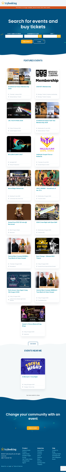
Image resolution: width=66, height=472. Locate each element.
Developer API (56, 455)
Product (24, 452)
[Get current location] (40, 36)
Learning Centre (56, 453)
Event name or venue (14, 33)
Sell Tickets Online (27, 459)
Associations (40, 450)
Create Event (33, 428)
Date (51, 33)
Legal (9, 466)
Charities (39, 452)
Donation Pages (26, 455)
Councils (39, 453)
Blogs (53, 452)
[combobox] (33, 36)
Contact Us (55, 450)
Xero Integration (56, 457)
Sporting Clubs (41, 462)
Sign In (24, 462)
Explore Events (26, 450)
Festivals (39, 457)
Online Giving (25, 453)
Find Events (27, 41)
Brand (53, 459)
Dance (39, 455)
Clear (39, 41)
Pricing (24, 457)
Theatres (39, 464)
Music (38, 459)
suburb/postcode (33, 33)
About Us (3, 466)
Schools (39, 461)
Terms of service (17, 466)
